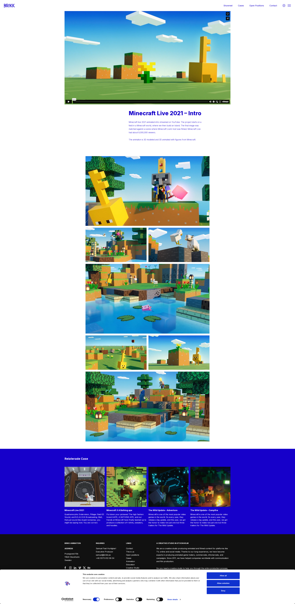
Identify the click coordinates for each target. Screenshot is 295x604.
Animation (130, 561)
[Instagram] (70, 567)
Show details (172, 599)
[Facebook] (66, 567)
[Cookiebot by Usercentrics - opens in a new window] (67, 599)
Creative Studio (132, 568)
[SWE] (284, 5)
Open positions (256, 5)
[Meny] (289, 5)
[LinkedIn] (75, 567)
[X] (84, 567)
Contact (273, 5)
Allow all (223, 576)
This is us (130, 552)
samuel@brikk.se (103, 555)
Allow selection (223, 583)
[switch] (118, 599)
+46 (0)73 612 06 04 (105, 558)
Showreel (228, 5)
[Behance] (89, 567)
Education (130, 564)
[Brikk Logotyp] (9, 5)
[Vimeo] (79, 567)
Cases (241, 5)
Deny (223, 591)
